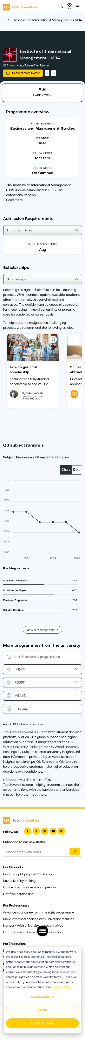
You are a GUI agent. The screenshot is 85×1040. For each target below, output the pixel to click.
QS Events (44, 762)
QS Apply (66, 762)
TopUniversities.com (18, 732)
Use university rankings (20, 881)
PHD (21, 709)
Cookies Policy (61, 987)
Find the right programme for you (28, 874)
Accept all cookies (42, 1023)
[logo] (20, 6)
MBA (20, 696)
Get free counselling (18, 894)
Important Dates (19, 230)
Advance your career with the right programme (38, 912)
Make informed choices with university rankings (38, 919)
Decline (42, 1009)
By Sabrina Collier (33, 393)
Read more (14, 200)
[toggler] (78, 5)
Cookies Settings (42, 996)
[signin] (69, 5)
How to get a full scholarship (24, 369)
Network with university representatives (33, 926)
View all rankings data (40, 630)
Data (76, 470)
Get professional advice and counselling (33, 932)
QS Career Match (16, 780)
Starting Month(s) (42, 243)
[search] (61, 7)
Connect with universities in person (29, 887)
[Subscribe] (75, 851)
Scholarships (16, 279)
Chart (65, 470)
